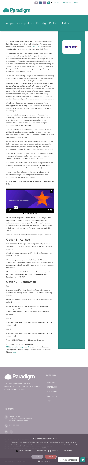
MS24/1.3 (36, 47)
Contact (56, 2)
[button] (44, 461)
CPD (49, 401)
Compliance (52, 392)
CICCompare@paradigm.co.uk (17, 347)
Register (67, 2)
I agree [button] (37, 457)
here (14, 352)
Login (76, 2)
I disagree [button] (50, 457)
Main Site (51, 382)
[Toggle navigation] (82, 10)
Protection (52, 396)
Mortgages (52, 387)
